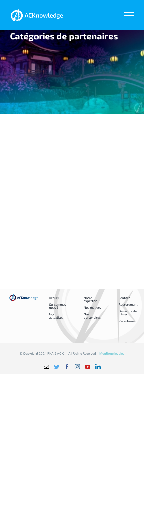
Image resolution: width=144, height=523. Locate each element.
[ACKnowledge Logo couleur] (24, 296)
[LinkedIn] (98, 366)
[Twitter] (56, 366)
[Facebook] (67, 366)
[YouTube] (87, 366)
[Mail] (46, 366)
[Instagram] (77, 366)
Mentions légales (111, 353)
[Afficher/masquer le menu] (129, 15)
